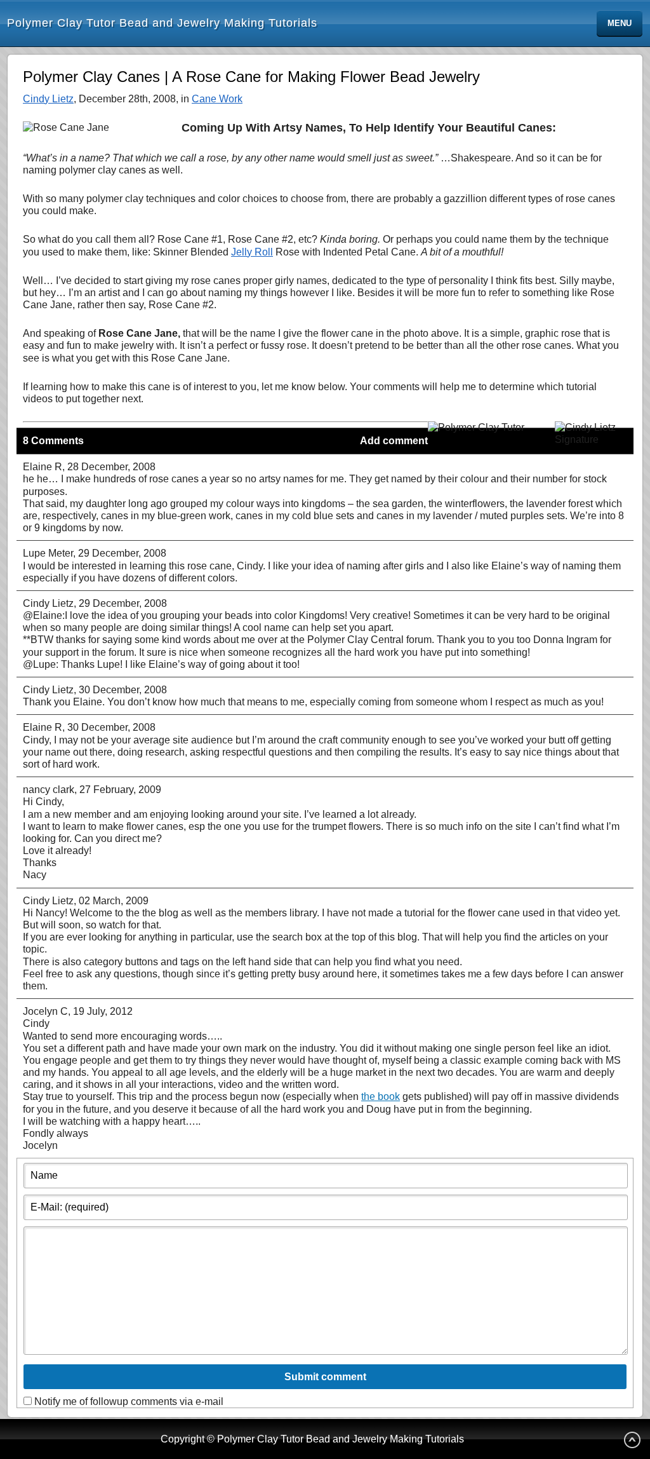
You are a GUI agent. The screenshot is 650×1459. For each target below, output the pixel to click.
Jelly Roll (252, 252)
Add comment (394, 440)
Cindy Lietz (48, 98)
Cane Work (217, 98)
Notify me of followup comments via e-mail (128, 1401)
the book (380, 1096)
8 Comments (53, 440)
